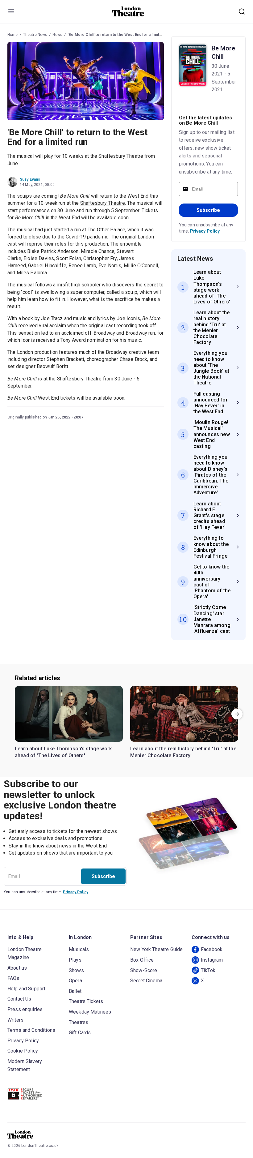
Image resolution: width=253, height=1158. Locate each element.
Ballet (75, 991)
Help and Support (26, 989)
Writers (15, 1020)
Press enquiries (25, 1009)
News (57, 34)
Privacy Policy (205, 231)
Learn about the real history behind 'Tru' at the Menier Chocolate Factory (183, 752)
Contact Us (19, 999)
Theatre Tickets (86, 1001)
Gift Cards (80, 1033)
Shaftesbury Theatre (102, 203)
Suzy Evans (30, 179)
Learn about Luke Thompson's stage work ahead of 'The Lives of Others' (63, 752)
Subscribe (208, 210)
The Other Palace (106, 230)
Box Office (142, 960)
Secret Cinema (146, 981)
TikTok (208, 970)
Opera (75, 981)
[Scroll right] (237, 713)
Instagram (212, 960)
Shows (76, 970)
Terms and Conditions (31, 1030)
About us (17, 968)
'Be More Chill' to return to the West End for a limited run (119, 34)
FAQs (13, 978)
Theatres (78, 1022)
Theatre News (35, 34)
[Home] (128, 11)
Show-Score (143, 970)
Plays (75, 960)
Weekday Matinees (90, 1012)
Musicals (79, 949)
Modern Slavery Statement (24, 1065)
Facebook (211, 949)
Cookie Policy (22, 1051)
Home (12, 34)
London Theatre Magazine (24, 953)
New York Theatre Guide (156, 949)
